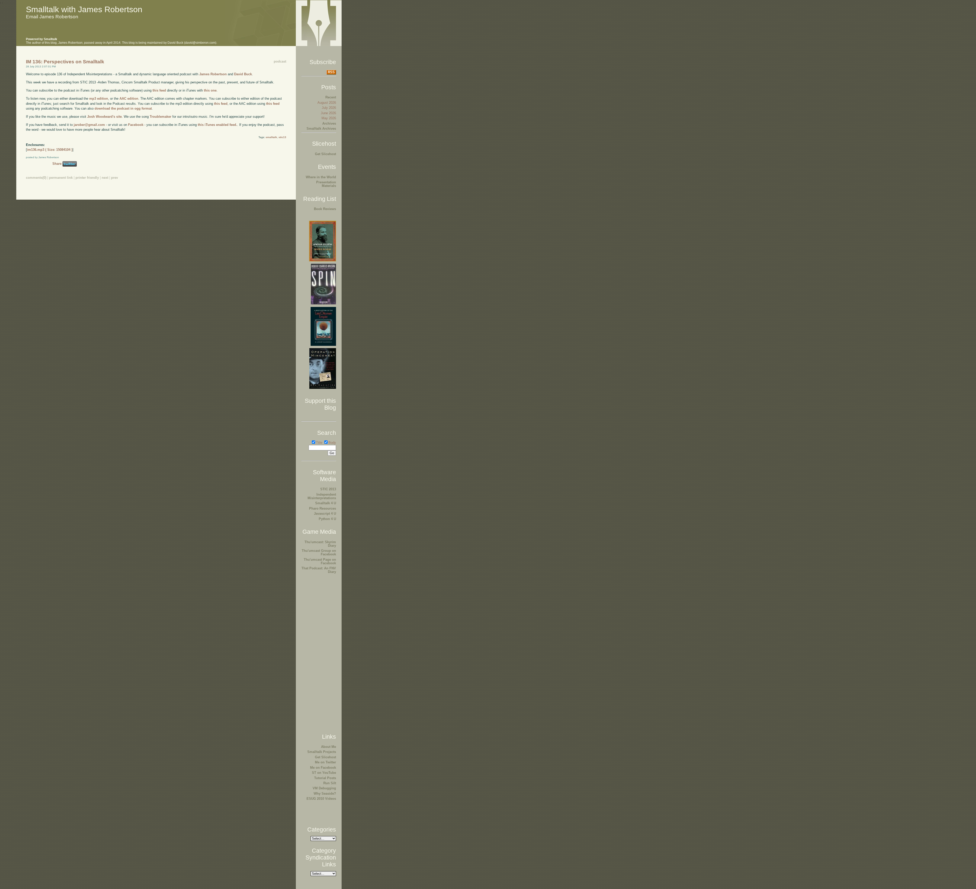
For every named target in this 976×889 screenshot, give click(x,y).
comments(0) (36, 178)
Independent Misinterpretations (322, 496)
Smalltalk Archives (321, 128)
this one (210, 90)
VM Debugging (324, 788)
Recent (330, 97)
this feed (159, 90)
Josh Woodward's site (104, 116)
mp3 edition (98, 98)
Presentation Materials (326, 184)
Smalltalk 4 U (325, 503)
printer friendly (87, 178)
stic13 (282, 137)
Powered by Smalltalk (41, 39)
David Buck (243, 74)
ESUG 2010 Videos (321, 799)
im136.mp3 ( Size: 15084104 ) (49, 150)
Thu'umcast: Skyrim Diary (320, 543)
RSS (331, 72)
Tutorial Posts (325, 778)
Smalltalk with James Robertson (84, 9)
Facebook (135, 125)
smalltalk (271, 137)
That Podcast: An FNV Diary (318, 570)
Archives (329, 123)
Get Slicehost (325, 154)
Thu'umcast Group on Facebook (319, 552)
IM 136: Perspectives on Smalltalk (65, 61)
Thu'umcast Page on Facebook (320, 561)
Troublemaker (160, 116)
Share (57, 164)
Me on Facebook (323, 767)
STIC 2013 (328, 489)
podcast (280, 61)
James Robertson (213, 74)
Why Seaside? (325, 793)
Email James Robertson (52, 16)
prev (114, 178)
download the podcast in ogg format (123, 108)
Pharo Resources (322, 508)
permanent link (61, 178)
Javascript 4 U (325, 513)
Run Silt (329, 783)
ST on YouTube (324, 773)
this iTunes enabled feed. (217, 125)
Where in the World (321, 177)
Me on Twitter (325, 762)
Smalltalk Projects (321, 752)
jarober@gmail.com (89, 125)
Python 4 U (327, 519)
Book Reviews (325, 209)
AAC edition (128, 98)
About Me (328, 747)
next (105, 178)
